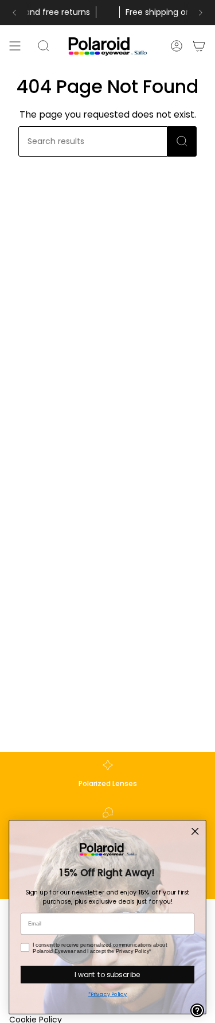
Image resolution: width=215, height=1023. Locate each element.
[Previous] (14, 12)
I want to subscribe (107, 974)
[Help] (197, 1010)
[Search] (182, 141)
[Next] (201, 12)
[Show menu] (14, 45)
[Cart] (199, 45)
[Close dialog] (195, 831)
